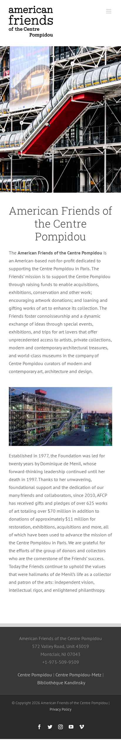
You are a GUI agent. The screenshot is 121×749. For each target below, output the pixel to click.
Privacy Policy (60, 709)
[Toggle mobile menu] (109, 11)
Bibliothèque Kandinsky (61, 682)
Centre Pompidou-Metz (78, 675)
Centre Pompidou (35, 675)
